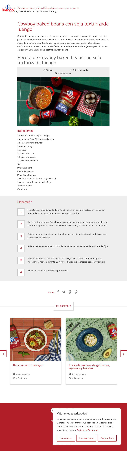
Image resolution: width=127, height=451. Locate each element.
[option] (36, 353)
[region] (87, 426)
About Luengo (69, 7)
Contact (89, 7)
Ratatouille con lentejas (28, 365)
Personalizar (66, 438)
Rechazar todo (86, 438)
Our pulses (39, 7)
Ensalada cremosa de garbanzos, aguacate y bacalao (89, 366)
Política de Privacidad (87, 430)
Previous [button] (3, 353)
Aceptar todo (107, 438)
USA (53, 7)
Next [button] (123, 353)
